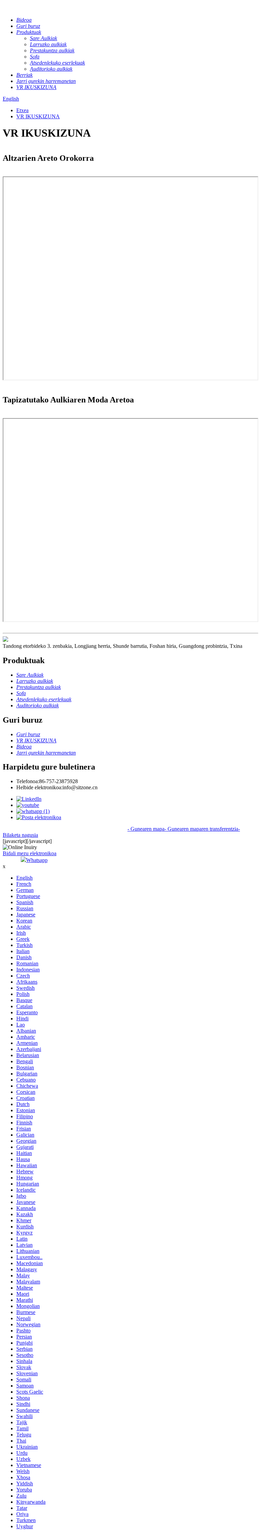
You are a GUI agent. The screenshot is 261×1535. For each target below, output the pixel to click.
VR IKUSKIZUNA (38, 116)
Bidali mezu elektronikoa (29, 853)
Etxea (22, 110)
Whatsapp (37, 860)
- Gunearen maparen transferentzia (201, 829)
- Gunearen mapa (145, 829)
